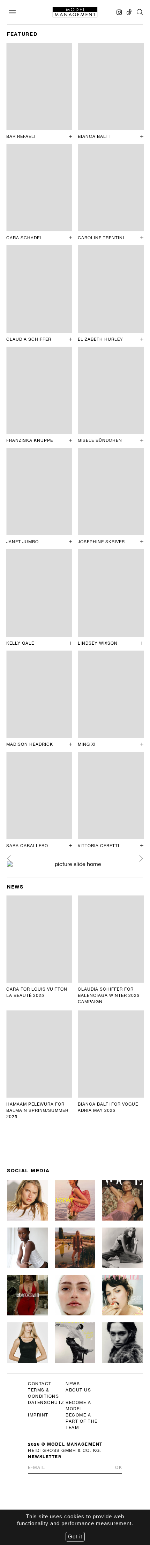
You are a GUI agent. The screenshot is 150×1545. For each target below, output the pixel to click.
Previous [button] (9, 858)
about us (78, 1390)
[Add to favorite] (70, 136)
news (73, 1383)
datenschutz (46, 1402)
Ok (118, 1467)
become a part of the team (82, 1421)
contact (40, 1383)
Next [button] (141, 858)
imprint (38, 1415)
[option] (75, 864)
